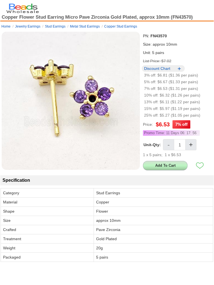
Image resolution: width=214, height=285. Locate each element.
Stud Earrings (55, 26)
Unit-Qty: (152, 144)
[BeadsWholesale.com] (22, 7)
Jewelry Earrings (27, 26)
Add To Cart (165, 165)
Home (6, 26)
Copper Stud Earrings (120, 26)
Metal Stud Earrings (85, 26)
